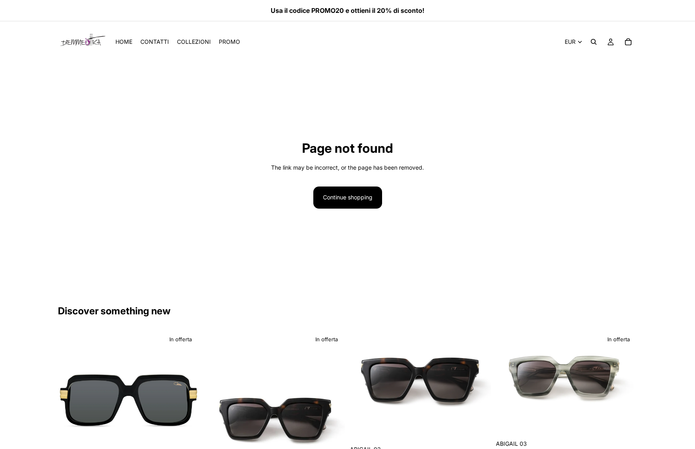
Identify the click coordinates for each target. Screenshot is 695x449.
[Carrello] (628, 42)
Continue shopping (347, 197)
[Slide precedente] (70, 401)
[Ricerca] (593, 42)
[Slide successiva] (187, 401)
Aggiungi (485, 429)
